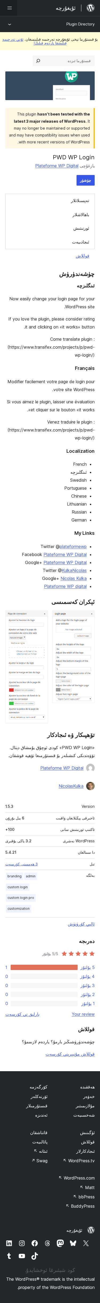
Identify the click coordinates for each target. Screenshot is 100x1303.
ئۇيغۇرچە (74, 1230)
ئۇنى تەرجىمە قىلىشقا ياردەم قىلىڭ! (34, 41)
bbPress (84, 1196)
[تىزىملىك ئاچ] (8, 8)
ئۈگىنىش (87, 1132)
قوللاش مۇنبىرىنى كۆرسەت (70, 1054)
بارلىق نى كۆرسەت (22, 1014)
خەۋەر (89, 1096)
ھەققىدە (87, 1087)
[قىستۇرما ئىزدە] (38, 60)
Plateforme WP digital (65, 586)
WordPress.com (76, 1178)
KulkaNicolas (74, 570)
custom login (17, 887)
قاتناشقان (38, 1132)
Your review (83, 1014)
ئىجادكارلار (85, 1151)
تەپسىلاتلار (80, 200)
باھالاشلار (81, 214)
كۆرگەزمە (38, 1087)
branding (14, 876)
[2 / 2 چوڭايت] (40, 617)
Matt (87, 1187)
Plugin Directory (80, 24)
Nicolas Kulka (74, 578)
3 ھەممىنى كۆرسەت (21, 864)
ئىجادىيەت (80, 242)
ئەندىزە (41, 1115)
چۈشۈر (85, 180)
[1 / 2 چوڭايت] (87, 617)
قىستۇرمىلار (36, 1105)
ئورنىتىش (81, 228)
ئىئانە (40, 1151)
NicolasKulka (71, 786)
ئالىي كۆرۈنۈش (81, 923)
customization (18, 909)
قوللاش (82, 255)
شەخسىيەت (84, 1115)
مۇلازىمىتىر (85, 1105)
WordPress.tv (79, 1160)
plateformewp (73, 546)
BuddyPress (80, 1206)
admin (30, 876)
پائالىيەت (39, 1141)
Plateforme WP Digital (56, 165)
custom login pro (20, 898)
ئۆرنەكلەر (39, 1096)
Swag (39, 1160)
